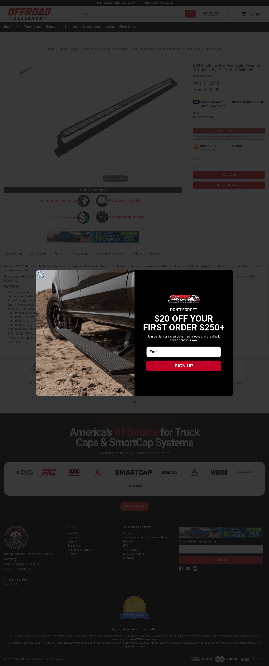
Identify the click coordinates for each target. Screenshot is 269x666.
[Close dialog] (41, 275)
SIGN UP (184, 366)
